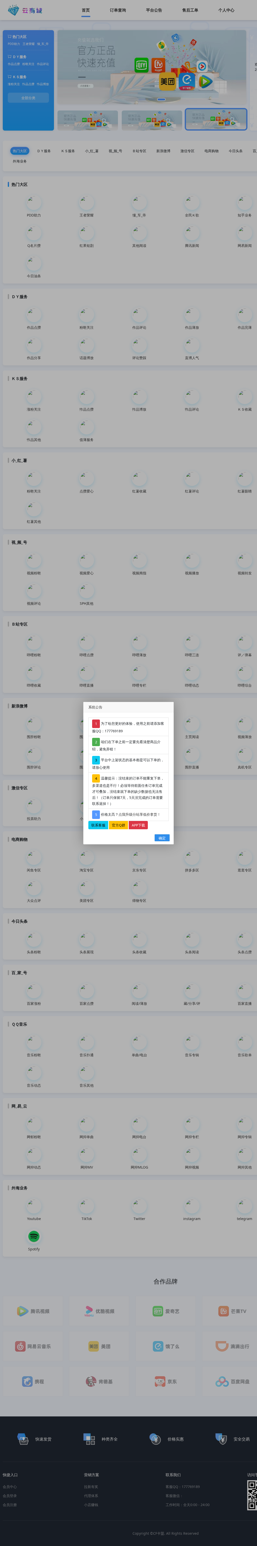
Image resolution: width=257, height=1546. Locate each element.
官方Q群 (118, 824)
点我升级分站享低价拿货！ (139, 814)
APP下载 (138, 824)
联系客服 (98, 824)
